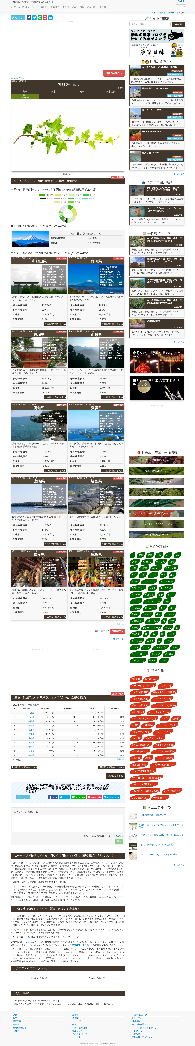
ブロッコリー (138, 588)
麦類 (141, 555)
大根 (159, 555)
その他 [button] (102, 6)
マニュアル (77, 1031)
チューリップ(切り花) (159, 712)
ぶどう (150, 640)
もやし (164, 660)
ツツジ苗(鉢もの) (140, 797)
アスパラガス (149, 581)
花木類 (148, 758)
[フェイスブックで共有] (29, 17)
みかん (135, 627)
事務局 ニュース (139, 1015)
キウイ (175, 647)
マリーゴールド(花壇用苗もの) (146, 778)
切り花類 (136, 679)
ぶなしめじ (152, 621)
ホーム (154, 13)
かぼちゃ (149, 594)
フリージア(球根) (163, 731)
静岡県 (31, 721)
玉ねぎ (135, 614)
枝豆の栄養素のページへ (157, 471)
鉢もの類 (136, 738)
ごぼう (135, 561)
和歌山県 (30, 717)
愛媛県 (31, 738)
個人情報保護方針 (140, 1024)
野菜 (150, 555)
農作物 (44, 6)
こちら (120, 836)
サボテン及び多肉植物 (163, 751)
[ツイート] (34, 17)
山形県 (31, 730)
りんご (168, 627)
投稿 (119, 841)
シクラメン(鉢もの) (154, 738)
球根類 (135, 725)
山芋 (172, 608)
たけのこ (147, 561)
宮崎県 (31, 743)
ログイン (181, 7)
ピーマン (136, 601)
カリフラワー (167, 581)
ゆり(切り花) (138, 712)
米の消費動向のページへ (157, 534)
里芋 (163, 608)
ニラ (172, 575)
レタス (152, 588)
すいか (146, 647)
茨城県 (31, 726)
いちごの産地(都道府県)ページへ (157, 513)
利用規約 (136, 1021)
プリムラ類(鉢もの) (141, 745)
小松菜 (144, 568)
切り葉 (164, 718)
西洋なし (136, 634)
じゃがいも (150, 608)
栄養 (74, 1024)
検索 (179, 24)
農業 (25, 91)
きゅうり (136, 594)
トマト (171, 594)
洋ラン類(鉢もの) (140, 751)
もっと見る (179, 174)
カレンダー (77, 1021)
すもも (171, 634)
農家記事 (91, 6)
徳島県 (31, 755)
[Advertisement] (68, 44)
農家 (74, 6)
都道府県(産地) (20, 1027)
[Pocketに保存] (45, 17)
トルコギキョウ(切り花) (164, 705)
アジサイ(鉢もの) (172, 791)
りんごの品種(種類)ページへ (156, 460)
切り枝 (171, 13)
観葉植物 (136, 758)
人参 (177, 555)
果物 (172, 621)
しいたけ (169, 614)
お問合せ (136, 1034)
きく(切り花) (151, 679)
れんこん (160, 561)
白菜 (172, 561)
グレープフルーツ (151, 627)
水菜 (134, 568)
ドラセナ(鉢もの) (164, 758)
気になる (19, 18)
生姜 (158, 614)
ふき (143, 575)
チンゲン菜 (166, 588)
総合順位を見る (115, 776)
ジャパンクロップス (23, 6)
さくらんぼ (137, 640)
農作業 (75, 1018)
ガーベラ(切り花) (140, 705)
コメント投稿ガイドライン (144, 1027)
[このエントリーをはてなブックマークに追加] (50, 17)
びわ (154, 634)
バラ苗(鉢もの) (160, 797)
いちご (168, 640)
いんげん (169, 654)
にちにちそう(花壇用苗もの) (145, 791)
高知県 (31, 734)
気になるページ (79, 1034)
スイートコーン (139, 654)
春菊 (163, 575)
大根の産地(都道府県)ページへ (157, 481)
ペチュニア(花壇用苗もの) (144, 784)
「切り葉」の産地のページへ (25, 767)
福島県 (31, 747)
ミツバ (153, 575)
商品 (82, 6)
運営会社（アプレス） (142, 1037)
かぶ (168, 555)
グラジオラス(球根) (141, 731)
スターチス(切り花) (162, 698)
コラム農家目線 (79, 1027)
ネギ (134, 575)
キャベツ (156, 568)
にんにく (147, 614)
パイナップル (160, 647)
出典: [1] (120, 624)
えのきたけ (137, 621)
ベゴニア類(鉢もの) (164, 745)
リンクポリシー (139, 1031)
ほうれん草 (170, 568)
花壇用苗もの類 (139, 764)
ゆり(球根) (148, 725)
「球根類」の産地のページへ (110, 767)
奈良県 (31, 751)
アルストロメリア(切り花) (144, 718)
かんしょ (136, 608)
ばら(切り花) (165, 685)
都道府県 (55, 6)
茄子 (160, 594)
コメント (76, 1037)
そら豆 (152, 660)
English (181, 1)
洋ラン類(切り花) (140, 698)
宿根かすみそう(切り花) (164, 692)
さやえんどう (138, 660)
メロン (135, 647)
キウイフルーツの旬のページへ (157, 524)
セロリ (135, 581)
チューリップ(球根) (167, 725)
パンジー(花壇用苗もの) (162, 764)
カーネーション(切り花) (143, 685)
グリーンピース (152, 601)
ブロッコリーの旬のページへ (157, 492)
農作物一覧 (118, 639)
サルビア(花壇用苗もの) (143, 771)
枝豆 (167, 601)
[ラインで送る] (40, 17)
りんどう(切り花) (140, 692)
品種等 (75, 1015)
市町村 (65, 6)
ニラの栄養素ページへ (157, 503)
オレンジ (155, 654)
